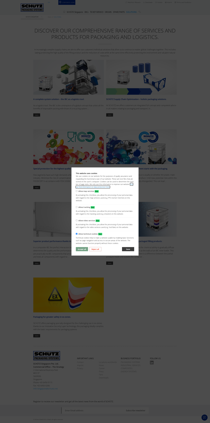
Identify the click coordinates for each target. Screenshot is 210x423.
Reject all (95, 249)
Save (128, 249)
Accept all (82, 249)
